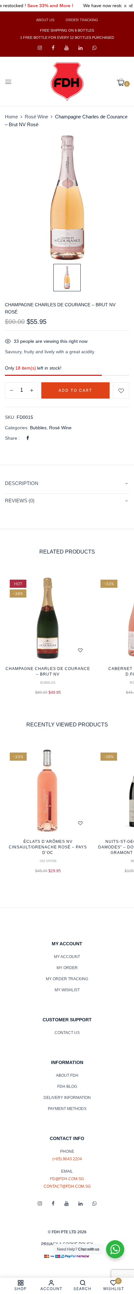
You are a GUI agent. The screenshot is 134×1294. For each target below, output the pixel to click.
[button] (123, 82)
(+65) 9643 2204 (67, 1159)
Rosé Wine (36, 116)
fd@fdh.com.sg (67, 1179)
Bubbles (38, 427)
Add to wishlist (121, 390)
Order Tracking (82, 20)
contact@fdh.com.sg (67, 1186)
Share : (12, 438)
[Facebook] (27, 438)
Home (11, 116)
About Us (45, 20)
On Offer (48, 861)
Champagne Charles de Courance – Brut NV (48, 671)
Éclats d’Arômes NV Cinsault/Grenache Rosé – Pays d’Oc (48, 847)
